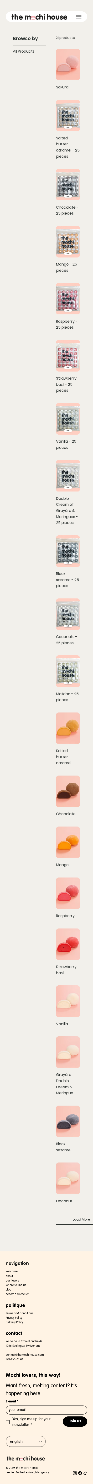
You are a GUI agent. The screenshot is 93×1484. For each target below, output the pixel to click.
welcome (12, 1271)
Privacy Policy (14, 1318)
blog (8, 1289)
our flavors (12, 1280)
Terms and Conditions (19, 1313)
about (9, 1276)
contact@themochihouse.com (25, 1355)
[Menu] (79, 17)
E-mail (12, 1401)
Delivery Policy (14, 1322)
